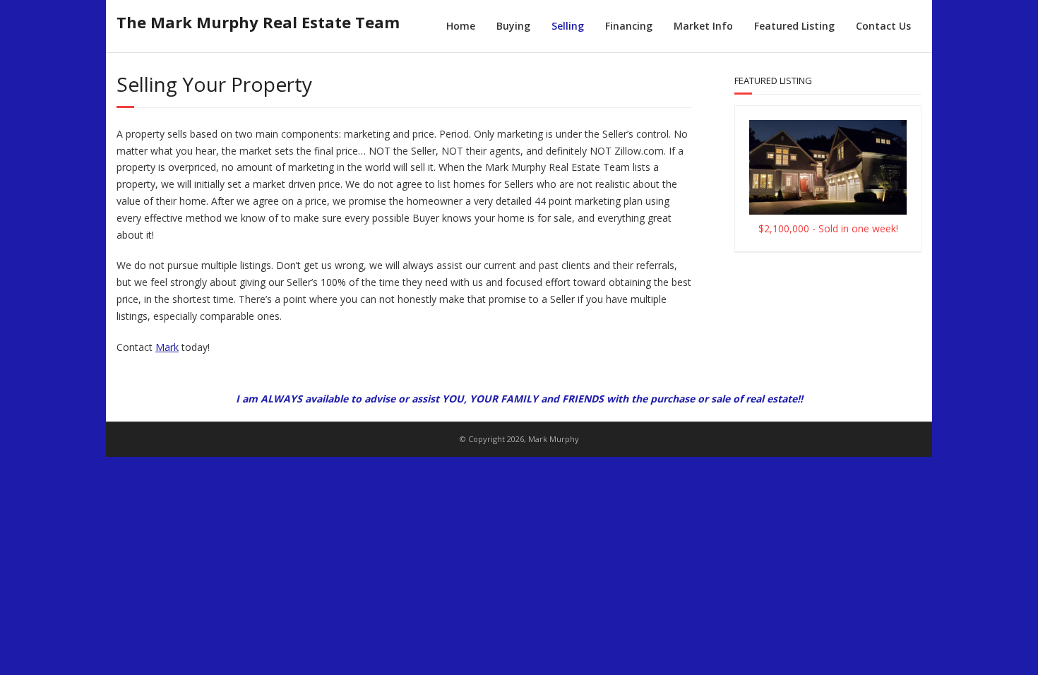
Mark (167, 347)
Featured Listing (794, 25)
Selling (567, 25)
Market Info (703, 25)
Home (460, 25)
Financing (628, 25)
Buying (513, 25)
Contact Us (883, 25)
